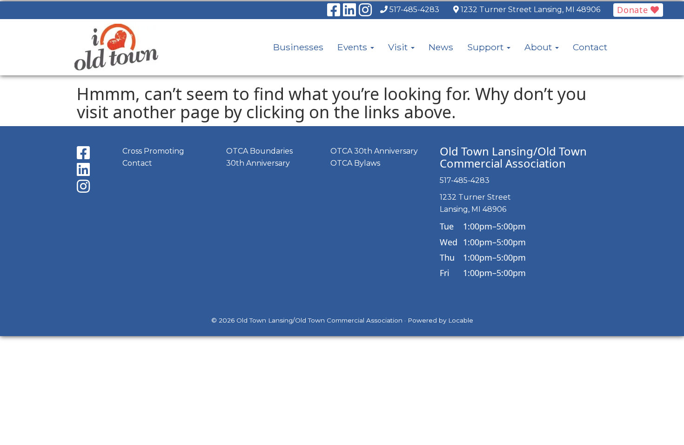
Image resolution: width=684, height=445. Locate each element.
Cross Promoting (153, 151)
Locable (460, 320)
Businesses (298, 47)
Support (486, 47)
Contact (590, 47)
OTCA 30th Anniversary (374, 151)
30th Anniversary (258, 163)
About (539, 47)
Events (353, 47)
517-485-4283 (414, 9)
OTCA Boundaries (259, 151)
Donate (633, 9)
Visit (399, 47)
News (441, 47)
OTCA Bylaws (355, 163)
